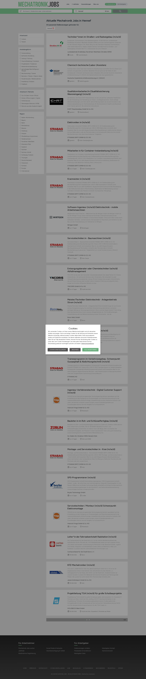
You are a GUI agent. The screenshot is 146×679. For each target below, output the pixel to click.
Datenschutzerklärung (87, 343)
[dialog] (73, 339)
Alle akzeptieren (90, 349)
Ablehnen (75, 349)
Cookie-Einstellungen (58, 349)
